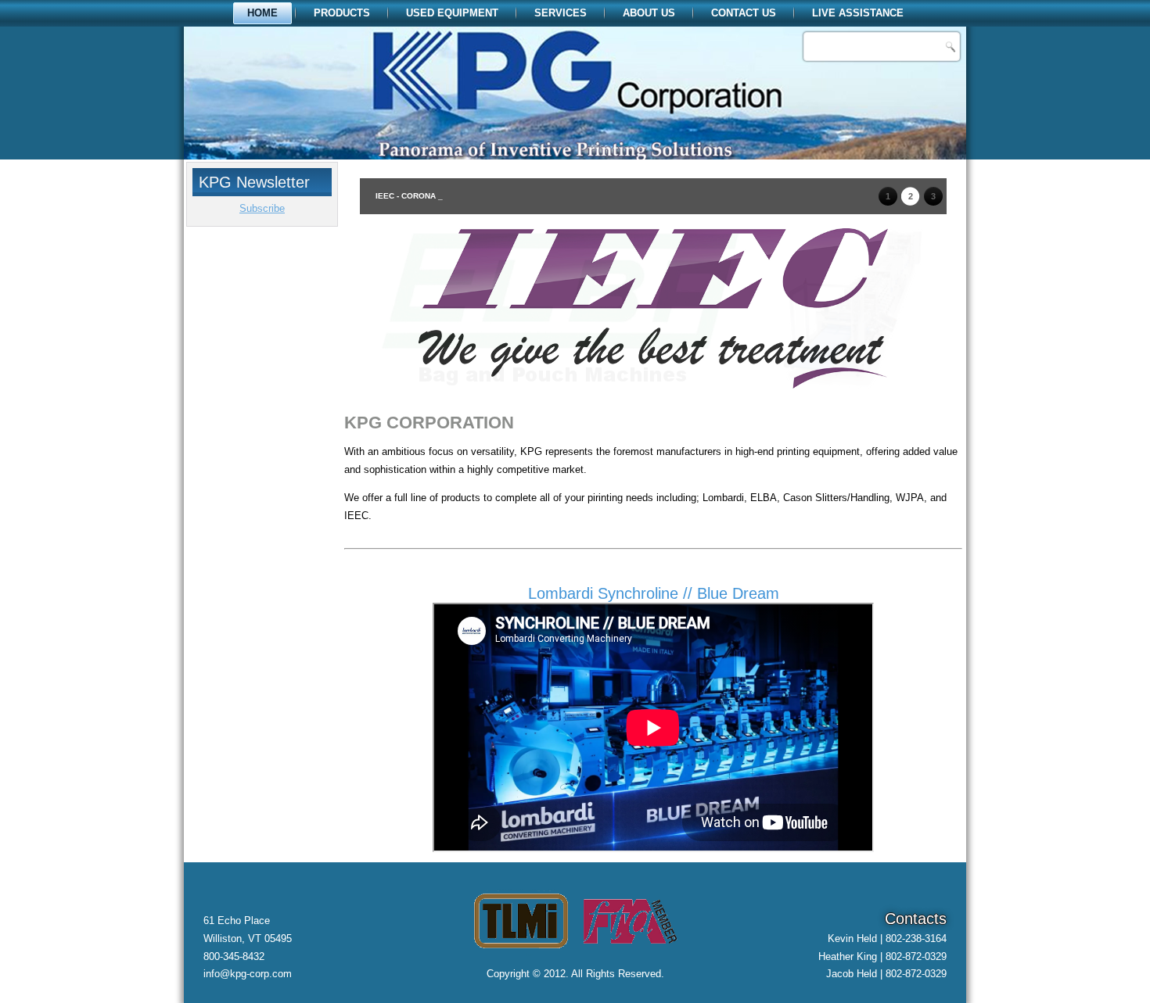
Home (262, 13)
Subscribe (262, 208)
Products (342, 13)
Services (560, 13)
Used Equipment (452, 13)
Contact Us (743, 13)
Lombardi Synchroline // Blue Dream (653, 593)
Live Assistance (858, 13)
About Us (649, 13)
